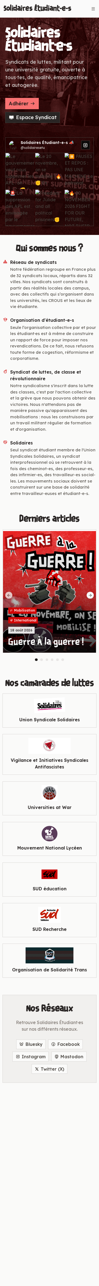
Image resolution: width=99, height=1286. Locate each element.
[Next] (90, 595)
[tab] (36, 659)
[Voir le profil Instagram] (85, 145)
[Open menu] (93, 8)
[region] (50, 595)
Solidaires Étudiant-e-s (37, 8)
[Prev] (8, 595)
